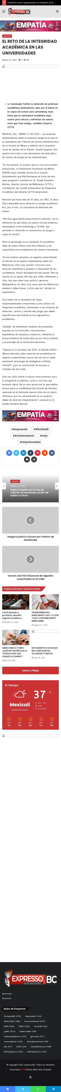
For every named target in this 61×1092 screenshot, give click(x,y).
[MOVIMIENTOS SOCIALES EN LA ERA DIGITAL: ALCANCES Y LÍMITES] (45, 637)
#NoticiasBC (42, 429)
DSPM (9, 1026)
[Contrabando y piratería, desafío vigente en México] (15, 602)
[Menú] (3, 12)
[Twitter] (16, 453)
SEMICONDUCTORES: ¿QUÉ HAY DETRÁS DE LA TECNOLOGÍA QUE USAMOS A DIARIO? (14, 652)
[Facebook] (9, 453)
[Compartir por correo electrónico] (27, 459)
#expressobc (20, 429)
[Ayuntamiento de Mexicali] (30, 26)
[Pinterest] (38, 453)
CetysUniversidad (31, 442)
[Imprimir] (34, 459)
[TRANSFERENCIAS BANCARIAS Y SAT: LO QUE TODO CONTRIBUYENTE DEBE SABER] (45, 602)
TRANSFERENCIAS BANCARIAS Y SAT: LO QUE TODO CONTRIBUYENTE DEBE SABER (45, 616)
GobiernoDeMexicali (15, 1037)
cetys (45, 435)
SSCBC (21, 1047)
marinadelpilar (13, 1042)
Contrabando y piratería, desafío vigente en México (12, 615)
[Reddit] (45, 453)
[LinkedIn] (23, 453)
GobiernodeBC (27, 1031)
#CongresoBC (12, 1016)
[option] (30, 486)
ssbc (8, 1047)
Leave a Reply (30, 670)
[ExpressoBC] (19, 11)
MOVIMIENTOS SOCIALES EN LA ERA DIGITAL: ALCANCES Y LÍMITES (45, 650)
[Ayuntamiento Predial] (30, 415)
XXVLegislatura (36, 1052)
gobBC (9, 1031)
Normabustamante (37, 1042)
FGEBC (24, 1026)
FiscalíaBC (40, 1026)
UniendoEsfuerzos (41, 1047)
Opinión (7, 36)
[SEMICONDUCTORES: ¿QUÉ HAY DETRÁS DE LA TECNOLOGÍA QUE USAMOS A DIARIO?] (15, 637)
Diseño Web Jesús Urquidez (38, 1069)
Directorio (7, 993)
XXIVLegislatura (13, 1052)
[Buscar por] (57, 12)
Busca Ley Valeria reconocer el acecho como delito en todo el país (29, 495)
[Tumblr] (30, 453)
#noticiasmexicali (24, 435)
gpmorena (37, 1037)
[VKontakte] (52, 453)
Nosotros (6, 998)
